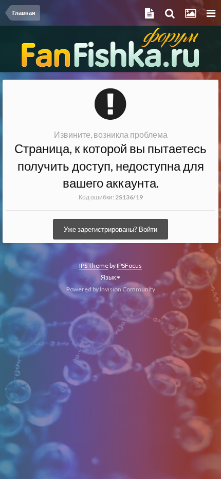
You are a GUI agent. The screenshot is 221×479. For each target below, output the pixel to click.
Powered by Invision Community (110, 289)
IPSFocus (129, 265)
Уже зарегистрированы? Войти (110, 229)
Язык (109, 277)
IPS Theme (93, 265)
